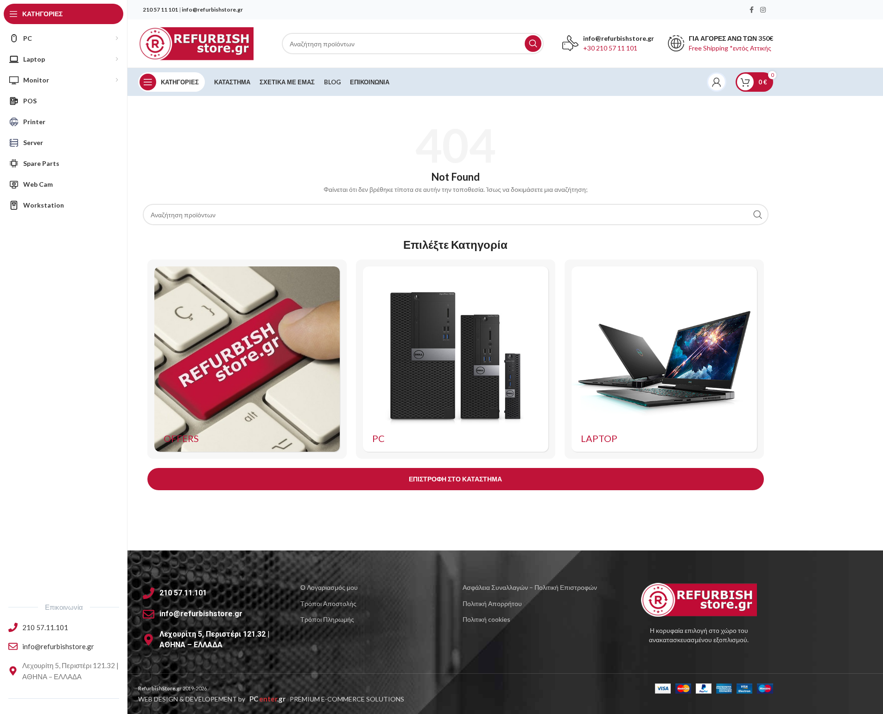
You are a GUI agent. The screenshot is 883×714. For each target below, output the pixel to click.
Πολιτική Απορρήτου (492, 603)
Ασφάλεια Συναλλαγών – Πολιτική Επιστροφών (530, 587)
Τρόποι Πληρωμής (327, 619)
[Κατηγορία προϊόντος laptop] (664, 359)
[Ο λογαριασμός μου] (716, 82)
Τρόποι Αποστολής (328, 603)
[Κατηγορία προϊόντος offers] (247, 359)
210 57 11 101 (160, 9)
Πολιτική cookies (486, 619)
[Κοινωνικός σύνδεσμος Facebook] (751, 10)
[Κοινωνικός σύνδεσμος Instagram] (763, 10)
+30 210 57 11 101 (610, 48)
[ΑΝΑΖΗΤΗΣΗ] (533, 43)
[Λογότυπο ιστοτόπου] (196, 43)
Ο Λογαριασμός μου (329, 587)
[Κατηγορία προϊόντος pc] (455, 359)
